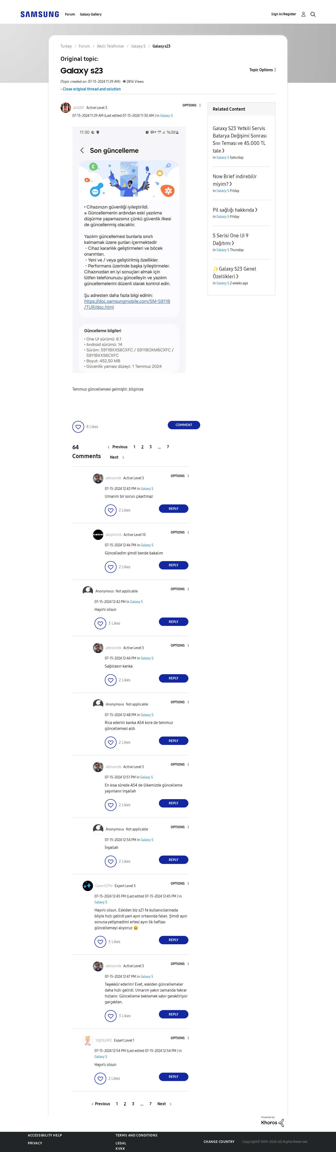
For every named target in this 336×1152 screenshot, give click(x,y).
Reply (173, 509)
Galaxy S (166, 116)
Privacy (35, 1143)
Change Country (219, 1142)
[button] (191, 105)
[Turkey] (39, 14)
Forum (70, 14)
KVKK (120, 1149)
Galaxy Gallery (91, 14)
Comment (184, 425)
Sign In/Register (283, 14)
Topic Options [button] (261, 70)
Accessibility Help (45, 1135)
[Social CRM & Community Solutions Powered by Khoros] (272, 1121)
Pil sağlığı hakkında (233, 210)
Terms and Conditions (136, 1135)
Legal (121, 1143)
